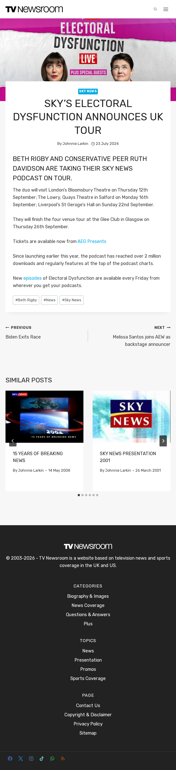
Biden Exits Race (23, 332)
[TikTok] (41, 758)
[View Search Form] (155, 9)
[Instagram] (31, 758)
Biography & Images (88, 596)
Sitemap (88, 733)
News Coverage (88, 605)
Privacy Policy (88, 724)
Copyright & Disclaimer (88, 714)
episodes (32, 278)
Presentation (88, 660)
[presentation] (44, 417)
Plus (88, 623)
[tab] (79, 495)
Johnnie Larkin (75, 143)
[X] (20, 758)
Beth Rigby (31, 159)
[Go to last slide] (12, 440)
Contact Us (88, 705)
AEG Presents (91, 241)
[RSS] (62, 758)
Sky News (88, 91)
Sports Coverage (88, 678)
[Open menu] (165, 9)
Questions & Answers (88, 614)
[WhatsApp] (52, 758)
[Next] (163, 440)
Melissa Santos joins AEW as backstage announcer (141, 336)
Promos (88, 669)
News (49, 300)
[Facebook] (10, 758)
